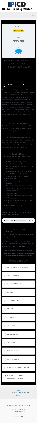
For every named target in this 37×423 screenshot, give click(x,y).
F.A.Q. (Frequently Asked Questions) (18, 392)
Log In (19, 53)
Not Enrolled (18, 30)
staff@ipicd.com (19, 414)
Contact (18, 395)
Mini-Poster (13, 181)
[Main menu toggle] (33, 15)
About (18, 390)
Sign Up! (19, 51)
